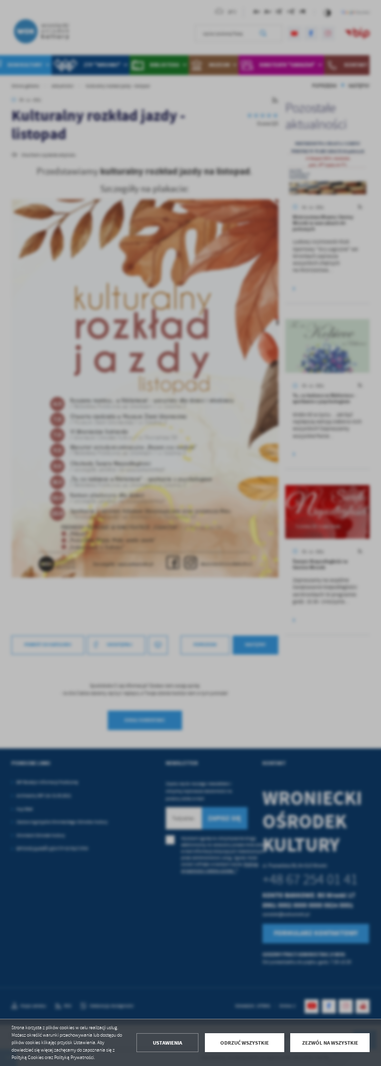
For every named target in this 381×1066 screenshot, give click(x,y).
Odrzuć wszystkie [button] (244, 1043)
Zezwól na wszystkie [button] (330, 1043)
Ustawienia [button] (167, 1043)
